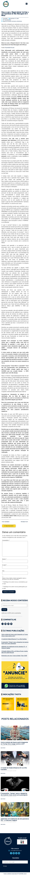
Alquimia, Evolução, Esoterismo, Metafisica (12, 21)
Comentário (6, 540)
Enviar (4, 609)
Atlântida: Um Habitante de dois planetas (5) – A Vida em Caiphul (15, 819)
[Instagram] (2, 624)
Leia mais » (3, 747)
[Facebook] (5, 624)
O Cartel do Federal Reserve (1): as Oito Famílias (14, 639)
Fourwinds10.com (9, 47)
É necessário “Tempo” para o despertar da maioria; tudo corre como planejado (15, 642)
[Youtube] (11, 624)
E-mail (4, 565)
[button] (26, 4)
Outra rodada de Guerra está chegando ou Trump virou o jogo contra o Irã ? (14, 635)
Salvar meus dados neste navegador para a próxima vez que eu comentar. (14, 578)
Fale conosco (15, 848)
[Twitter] (8, 624)
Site (3, 570)
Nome (4, 559)
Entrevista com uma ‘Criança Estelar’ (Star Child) (14, 655)
